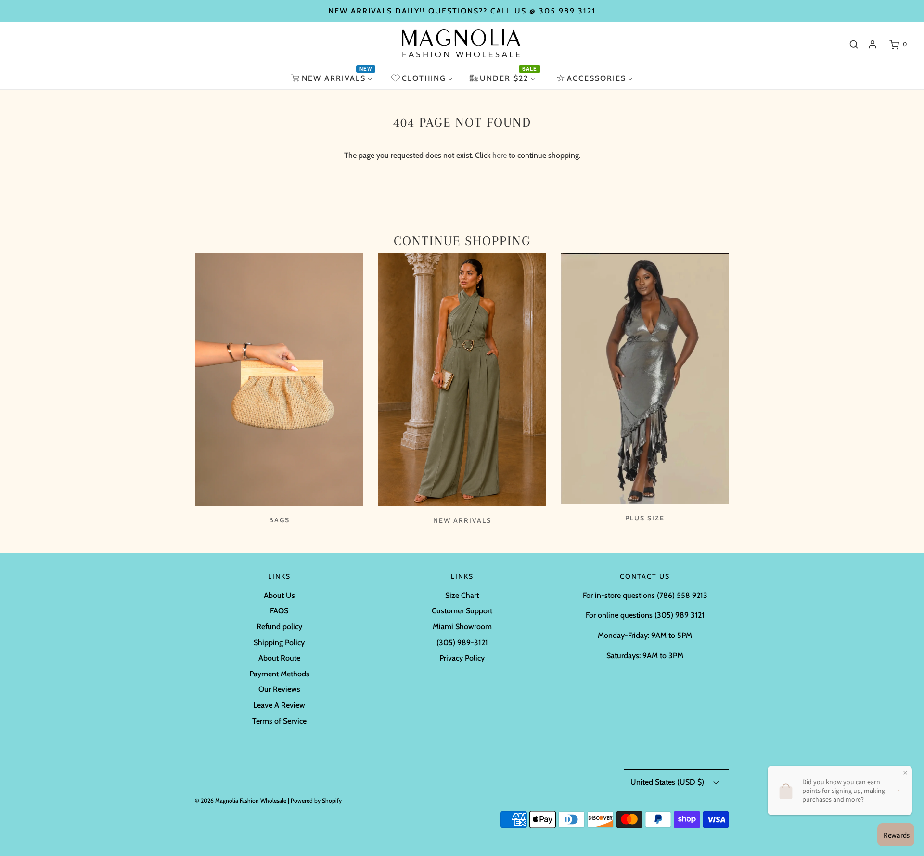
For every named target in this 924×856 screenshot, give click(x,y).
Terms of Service (279, 721)
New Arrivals (462, 520)
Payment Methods (279, 673)
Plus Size (645, 518)
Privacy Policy (462, 657)
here (499, 155)
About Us (279, 595)
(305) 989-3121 (462, 642)
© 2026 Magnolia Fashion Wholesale (240, 800)
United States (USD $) (668, 782)
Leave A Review (279, 705)
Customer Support (462, 610)
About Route (279, 657)
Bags (279, 520)
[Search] (854, 44)
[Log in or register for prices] (872, 44)
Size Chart (462, 595)
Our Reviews (279, 689)
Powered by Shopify (316, 800)
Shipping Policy (279, 642)
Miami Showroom (462, 626)
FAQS (279, 610)
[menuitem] (333, 78)
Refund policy (279, 626)
